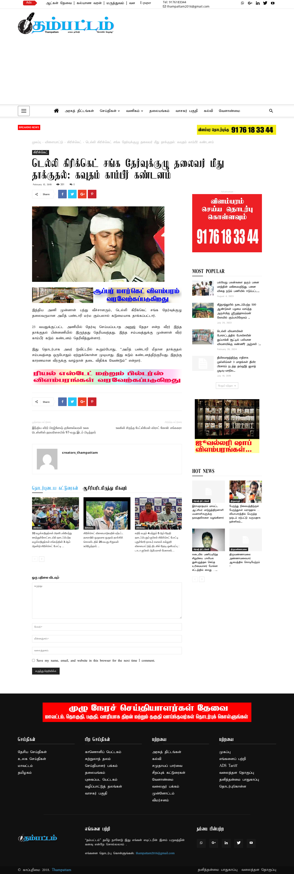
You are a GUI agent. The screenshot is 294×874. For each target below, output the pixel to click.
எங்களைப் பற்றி (232, 759)
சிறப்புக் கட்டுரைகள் (168, 772)
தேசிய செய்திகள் (32, 752)
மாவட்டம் (25, 766)
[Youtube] (272, 3)
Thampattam (61, 870)
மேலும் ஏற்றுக (225, 385)
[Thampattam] (66, 23)
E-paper (145, 3)
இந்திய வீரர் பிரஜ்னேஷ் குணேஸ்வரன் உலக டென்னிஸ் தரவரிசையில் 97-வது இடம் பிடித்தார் (64, 430)
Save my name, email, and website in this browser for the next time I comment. (96, 661)
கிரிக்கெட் (74, 142)
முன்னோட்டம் (163, 793)
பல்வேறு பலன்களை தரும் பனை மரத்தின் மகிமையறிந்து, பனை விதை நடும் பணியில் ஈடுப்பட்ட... (238, 287)
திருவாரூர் (235, 500)
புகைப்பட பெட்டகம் (101, 779)
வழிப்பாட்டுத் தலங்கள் (103, 786)
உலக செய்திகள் (32, 759)
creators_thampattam (80, 452)
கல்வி (208, 111)
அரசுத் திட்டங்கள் (79, 111)
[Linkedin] (257, 3)
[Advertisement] (147, 71)
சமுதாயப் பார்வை (167, 766)
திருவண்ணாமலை (239, 549)
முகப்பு (36, 142)
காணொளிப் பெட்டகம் (103, 752)
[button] (271, 111)
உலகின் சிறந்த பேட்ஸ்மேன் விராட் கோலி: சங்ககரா (149, 428)
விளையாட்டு (54, 142)
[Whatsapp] (242, 3)
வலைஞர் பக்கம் (165, 786)
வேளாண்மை (229, 111)
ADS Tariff (228, 766)
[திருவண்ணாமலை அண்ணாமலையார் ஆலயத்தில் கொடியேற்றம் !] (245, 540)
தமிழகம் (25, 772)
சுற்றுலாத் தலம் (98, 759)
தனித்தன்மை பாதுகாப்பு (239, 779)
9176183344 (174, 2)
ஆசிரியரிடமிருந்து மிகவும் (105, 488)
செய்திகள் (108, 111)
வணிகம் (133, 111)
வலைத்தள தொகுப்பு (236, 772)
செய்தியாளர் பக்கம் (101, 766)
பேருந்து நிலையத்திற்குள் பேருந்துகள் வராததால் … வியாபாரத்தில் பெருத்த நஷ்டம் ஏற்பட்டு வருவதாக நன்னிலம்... (245, 514)
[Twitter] (265, 3)
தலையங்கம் (159, 111)
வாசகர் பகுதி (187, 111)
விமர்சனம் (160, 800)
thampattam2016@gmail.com (188, 6)
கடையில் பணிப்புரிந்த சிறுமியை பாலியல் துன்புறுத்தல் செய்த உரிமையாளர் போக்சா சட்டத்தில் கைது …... (205, 562)
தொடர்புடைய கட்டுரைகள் (55, 488)
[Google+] (250, 3)
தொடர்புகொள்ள (232, 786)
